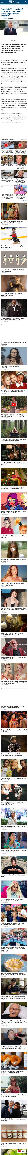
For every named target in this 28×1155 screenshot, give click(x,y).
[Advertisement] (14, 134)
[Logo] (14, 2)
